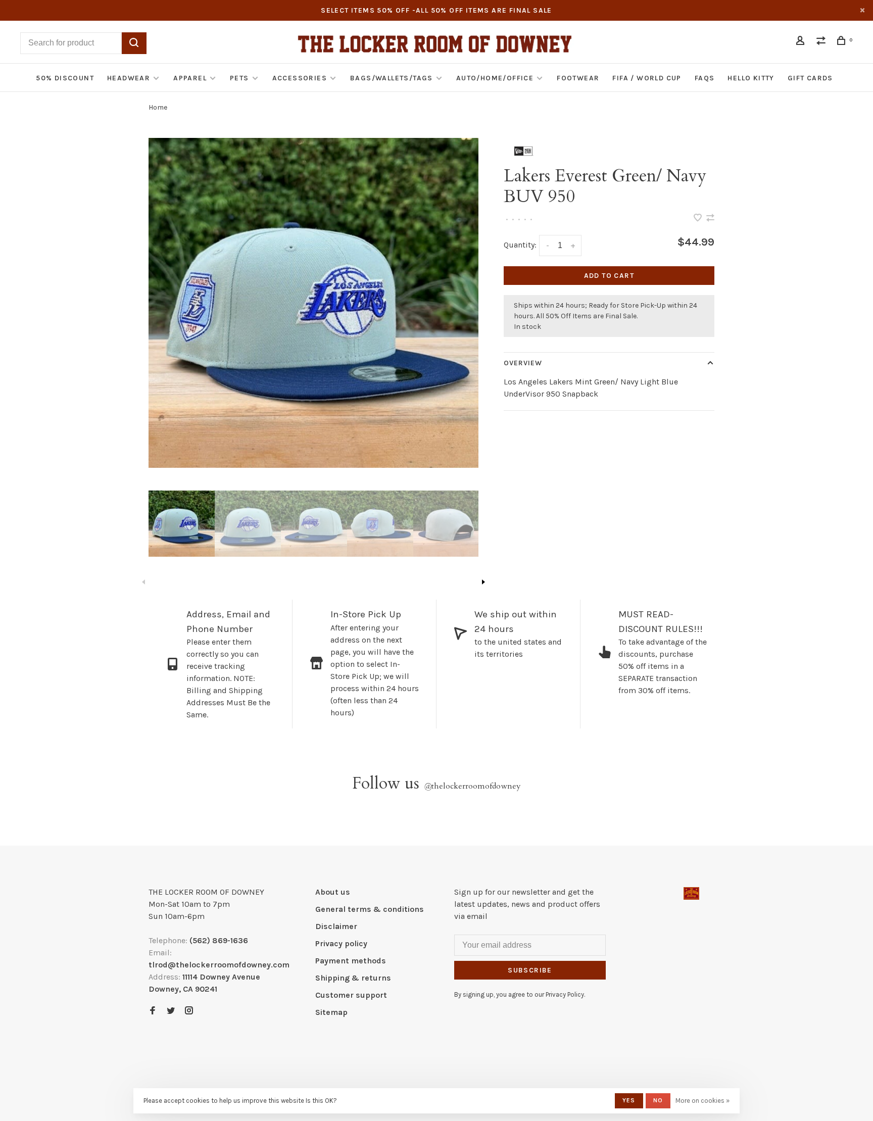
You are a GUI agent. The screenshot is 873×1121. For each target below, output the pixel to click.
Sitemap (331, 1012)
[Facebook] (153, 1011)
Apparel (190, 78)
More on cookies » (702, 1100)
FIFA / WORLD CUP (646, 78)
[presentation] (182, 524)
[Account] (802, 42)
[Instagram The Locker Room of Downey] (189, 1011)
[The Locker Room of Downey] (691, 893)
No (658, 1100)
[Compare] (822, 42)
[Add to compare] (710, 218)
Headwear (128, 78)
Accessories (299, 78)
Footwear (578, 78)
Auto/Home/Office (495, 78)
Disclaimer (336, 926)
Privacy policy (341, 943)
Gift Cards (810, 78)
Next (483, 582)
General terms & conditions (369, 909)
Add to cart (609, 275)
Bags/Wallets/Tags (391, 78)
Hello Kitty (751, 78)
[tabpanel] (313, 303)
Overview (523, 363)
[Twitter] (171, 1011)
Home (158, 107)
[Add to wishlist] (699, 218)
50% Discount (65, 78)
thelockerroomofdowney (472, 786)
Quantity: (520, 245)
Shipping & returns (353, 978)
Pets (239, 78)
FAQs (705, 78)
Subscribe (530, 970)
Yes (629, 1100)
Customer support (351, 995)
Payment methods (350, 960)
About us (332, 892)
